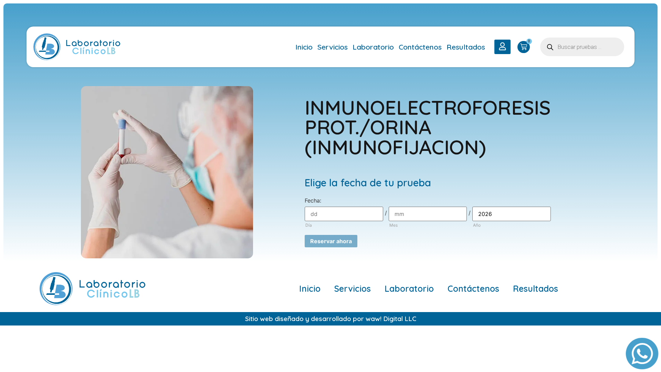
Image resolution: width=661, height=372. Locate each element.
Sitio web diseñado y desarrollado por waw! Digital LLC (330, 318)
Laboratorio (373, 46)
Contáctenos (420, 46)
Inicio (304, 46)
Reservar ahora (331, 241)
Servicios (332, 46)
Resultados (466, 46)
